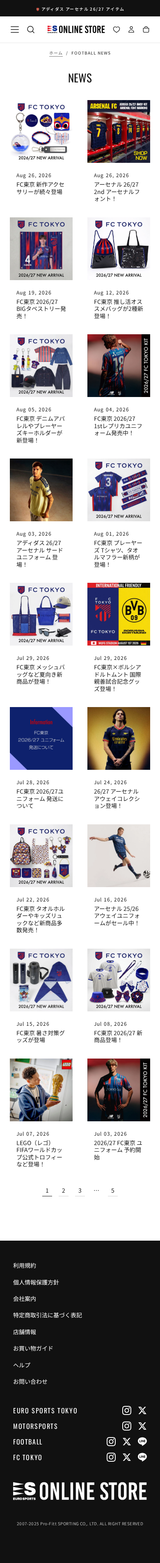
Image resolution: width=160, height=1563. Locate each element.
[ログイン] (131, 30)
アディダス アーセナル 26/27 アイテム (83, 9)
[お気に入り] (116, 30)
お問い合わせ (30, 1381)
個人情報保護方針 (36, 1282)
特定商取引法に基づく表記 (47, 1315)
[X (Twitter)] (142, 1410)
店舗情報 (24, 1332)
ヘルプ (21, 1365)
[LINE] (142, 1441)
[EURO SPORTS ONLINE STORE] (80, 1491)
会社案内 (24, 1298)
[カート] (146, 30)
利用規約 (24, 1265)
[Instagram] (126, 1410)
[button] (15, 29)
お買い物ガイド (33, 1348)
